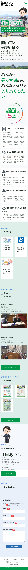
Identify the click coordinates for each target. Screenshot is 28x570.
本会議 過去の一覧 (10, 367)
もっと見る (8, 473)
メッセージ (14, 559)
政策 (22, 559)
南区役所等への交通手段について (20, 249)
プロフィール (18, 562)
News (10, 275)
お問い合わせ (14, 564)
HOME (6, 559)
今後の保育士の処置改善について (7, 271)
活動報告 (8, 562)
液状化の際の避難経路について (7, 249)
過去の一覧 (10, 420)
